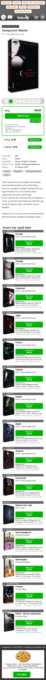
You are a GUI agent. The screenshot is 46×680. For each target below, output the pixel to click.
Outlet (17, 3)
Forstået (21, 674)
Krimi (22, 7)
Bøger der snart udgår (33, 3)
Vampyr (7, 175)
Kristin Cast (18, 34)
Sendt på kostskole (33, 171)
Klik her (5, 668)
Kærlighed (18, 171)
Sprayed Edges (23, 11)
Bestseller (12, 7)
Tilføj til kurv (23, 116)
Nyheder (6, 3)
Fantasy (7, 171)
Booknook (34, 7)
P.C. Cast (6, 34)
